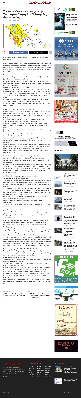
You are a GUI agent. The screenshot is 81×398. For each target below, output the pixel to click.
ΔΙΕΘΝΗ (39, 372)
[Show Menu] (4, 2)
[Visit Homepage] (40, 2)
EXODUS (31, 366)
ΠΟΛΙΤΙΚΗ (47, 370)
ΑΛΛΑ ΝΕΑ (39, 366)
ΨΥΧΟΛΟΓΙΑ (48, 377)
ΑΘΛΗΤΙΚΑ (31, 377)
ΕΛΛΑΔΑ (39, 375)
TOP (8, 7)
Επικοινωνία (75, 392)
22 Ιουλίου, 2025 (7, 20)
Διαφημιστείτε (56, 392)
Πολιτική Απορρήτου (65, 392)
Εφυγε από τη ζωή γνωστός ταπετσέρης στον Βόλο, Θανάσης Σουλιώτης (70, 191)
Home (4, 7)
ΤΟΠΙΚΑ (17, 20)
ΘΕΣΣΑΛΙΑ (48, 366)
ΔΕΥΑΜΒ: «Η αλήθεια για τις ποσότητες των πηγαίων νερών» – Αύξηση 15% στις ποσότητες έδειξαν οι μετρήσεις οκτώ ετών (70, 208)
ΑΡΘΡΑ (39, 368)
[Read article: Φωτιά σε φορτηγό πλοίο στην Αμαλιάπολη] (58, 200)
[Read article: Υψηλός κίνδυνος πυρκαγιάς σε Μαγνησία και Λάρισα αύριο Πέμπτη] (58, 176)
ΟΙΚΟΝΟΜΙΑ (48, 368)
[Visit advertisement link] (66, 20)
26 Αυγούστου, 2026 (60, 169)
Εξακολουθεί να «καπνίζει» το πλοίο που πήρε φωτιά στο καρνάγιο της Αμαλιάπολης (70, 183)
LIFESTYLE (31, 368)
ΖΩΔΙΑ (38, 377)
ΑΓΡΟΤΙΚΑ (31, 375)
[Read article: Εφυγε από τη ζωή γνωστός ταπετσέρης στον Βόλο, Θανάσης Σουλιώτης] (58, 192)
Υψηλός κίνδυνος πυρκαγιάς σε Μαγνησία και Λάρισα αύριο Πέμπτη (70, 175)
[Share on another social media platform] (50, 52)
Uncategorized (32, 372)
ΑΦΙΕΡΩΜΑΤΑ (40, 370)
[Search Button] (77, 2)
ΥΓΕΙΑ (46, 375)
